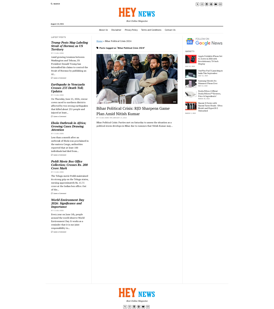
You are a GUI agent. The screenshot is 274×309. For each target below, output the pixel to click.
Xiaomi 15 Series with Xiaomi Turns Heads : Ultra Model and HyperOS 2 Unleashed (210, 107)
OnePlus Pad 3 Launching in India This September (210, 72)
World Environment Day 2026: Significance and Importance (67, 203)
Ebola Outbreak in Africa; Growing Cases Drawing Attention (68, 126)
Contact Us (170, 29)
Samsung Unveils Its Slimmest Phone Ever (207, 82)
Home (99, 41)
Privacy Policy (131, 29)
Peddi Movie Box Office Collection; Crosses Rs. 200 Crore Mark (69, 165)
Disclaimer (116, 29)
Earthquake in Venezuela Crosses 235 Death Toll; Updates (68, 88)
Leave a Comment (59, 78)
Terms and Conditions (151, 29)
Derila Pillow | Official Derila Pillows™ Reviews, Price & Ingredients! (209, 93)
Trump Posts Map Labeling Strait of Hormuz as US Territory (69, 46)
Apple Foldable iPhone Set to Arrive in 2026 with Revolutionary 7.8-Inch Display (210, 60)
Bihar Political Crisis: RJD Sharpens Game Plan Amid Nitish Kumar (133, 111)
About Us (103, 29)
